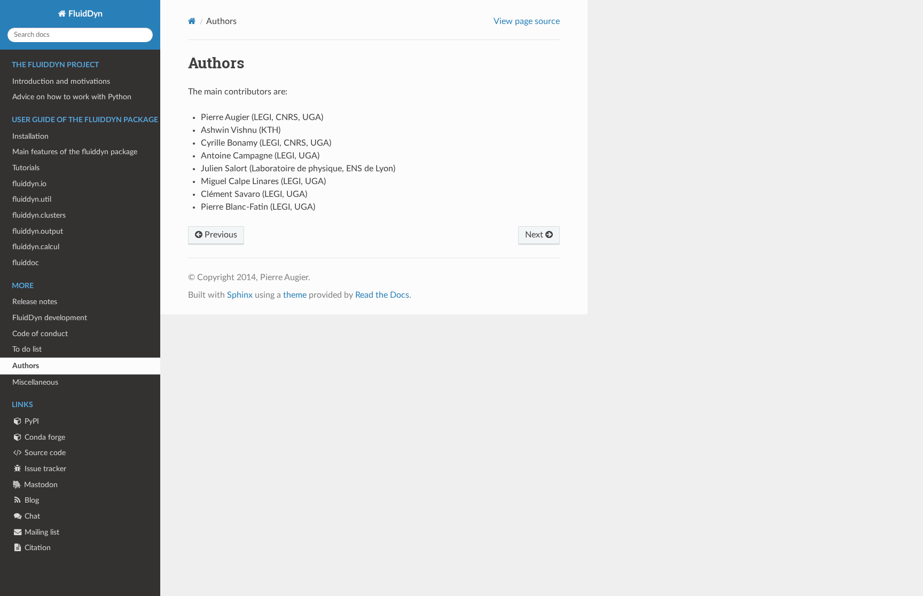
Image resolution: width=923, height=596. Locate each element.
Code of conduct (40, 334)
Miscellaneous (35, 382)
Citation (36, 548)
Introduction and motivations (61, 81)
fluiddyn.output (37, 231)
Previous (219, 235)
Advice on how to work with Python (71, 97)
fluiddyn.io (29, 184)
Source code (44, 453)
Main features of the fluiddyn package (74, 152)
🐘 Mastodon (35, 485)
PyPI (30, 421)
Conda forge (43, 437)
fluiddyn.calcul (35, 247)
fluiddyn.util (31, 199)
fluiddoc (25, 263)
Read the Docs (382, 295)
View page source (527, 21)
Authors (25, 366)
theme (295, 295)
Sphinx (240, 295)
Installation (30, 136)
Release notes (34, 302)
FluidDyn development (49, 318)
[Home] (192, 21)
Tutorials (26, 168)
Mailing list (40, 532)
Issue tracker (44, 469)
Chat (31, 516)
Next (535, 235)
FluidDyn (84, 14)
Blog (30, 500)
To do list (27, 349)
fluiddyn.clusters (39, 215)
